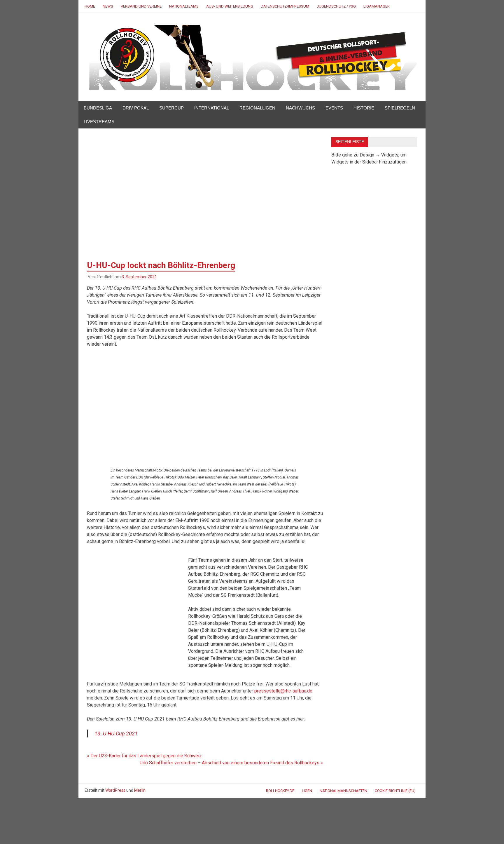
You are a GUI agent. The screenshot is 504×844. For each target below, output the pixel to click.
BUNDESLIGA (98, 107)
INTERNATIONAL (211, 107)
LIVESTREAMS (99, 121)
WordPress (115, 790)
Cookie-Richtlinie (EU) (395, 791)
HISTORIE (364, 107)
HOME (90, 6)
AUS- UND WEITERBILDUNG (229, 6)
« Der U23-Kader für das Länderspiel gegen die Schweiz (144, 755)
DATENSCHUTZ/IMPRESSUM (285, 6)
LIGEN (307, 791)
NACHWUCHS (300, 107)
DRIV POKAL (136, 107)
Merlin (140, 790)
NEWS (108, 6)
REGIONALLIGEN (257, 107)
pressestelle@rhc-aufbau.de (283, 691)
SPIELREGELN (400, 107)
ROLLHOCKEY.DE (280, 791)
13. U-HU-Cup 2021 (116, 733)
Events (334, 107)
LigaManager (376, 6)
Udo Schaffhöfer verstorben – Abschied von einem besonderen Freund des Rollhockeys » (231, 762)
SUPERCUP (171, 107)
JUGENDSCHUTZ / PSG (336, 6)
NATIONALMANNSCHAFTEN (343, 791)
